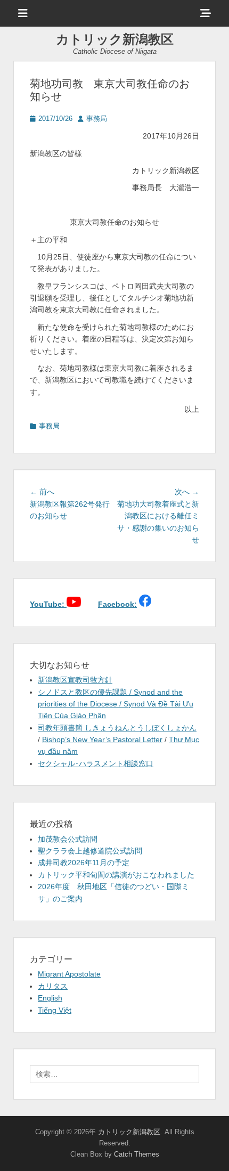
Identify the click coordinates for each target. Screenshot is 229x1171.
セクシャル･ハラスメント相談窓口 (95, 763)
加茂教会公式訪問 (67, 839)
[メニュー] (22, 13)
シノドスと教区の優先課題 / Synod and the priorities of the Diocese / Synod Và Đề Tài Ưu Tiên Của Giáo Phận (115, 704)
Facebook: (117, 604)
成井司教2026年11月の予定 (83, 862)
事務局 (96, 119)
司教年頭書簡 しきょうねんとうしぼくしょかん (117, 727)
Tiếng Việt (54, 1010)
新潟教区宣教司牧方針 (75, 680)
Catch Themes (136, 1154)
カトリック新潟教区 (115, 39)
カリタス (53, 986)
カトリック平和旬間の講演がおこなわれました (116, 875)
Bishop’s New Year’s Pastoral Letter (102, 739)
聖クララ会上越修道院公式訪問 (90, 851)
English (50, 998)
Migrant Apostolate (69, 974)
